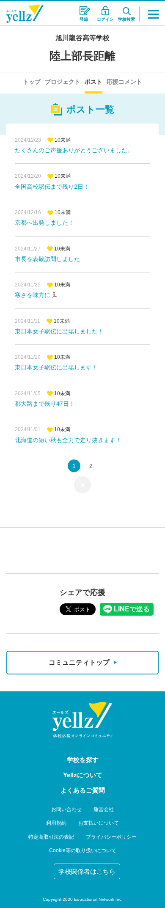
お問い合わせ (66, 809)
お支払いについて (98, 823)
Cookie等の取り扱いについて (82, 850)
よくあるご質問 (82, 790)
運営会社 (104, 809)
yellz (82, 719)
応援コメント (124, 81)
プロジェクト (62, 81)
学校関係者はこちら (87, 871)
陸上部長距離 (83, 56)
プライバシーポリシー (111, 837)
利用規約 (56, 823)
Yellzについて (82, 775)
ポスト (93, 81)
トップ (32, 81)
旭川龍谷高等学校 (82, 37)
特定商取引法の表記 (51, 837)
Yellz (25, 14)
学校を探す (83, 759)
